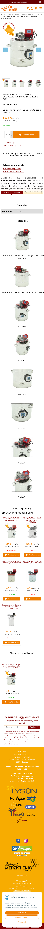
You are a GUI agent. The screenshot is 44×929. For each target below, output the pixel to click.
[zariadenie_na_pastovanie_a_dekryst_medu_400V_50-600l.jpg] (22, 239)
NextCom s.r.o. (35, 927)
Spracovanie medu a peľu (31, 14)
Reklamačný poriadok (22, 891)
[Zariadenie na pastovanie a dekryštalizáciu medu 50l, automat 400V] (22, 47)
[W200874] (22, 481)
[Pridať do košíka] (11, 555)
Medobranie (14, 14)
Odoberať (34, 727)
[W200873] (22, 446)
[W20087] (22, 310)
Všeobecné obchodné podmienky (22, 888)
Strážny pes (11, 143)
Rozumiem (22, 913)
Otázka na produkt (14, 146)
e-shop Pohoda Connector (21, 927)
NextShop (9, 927)
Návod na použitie (13, 169)
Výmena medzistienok (22, 883)
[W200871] (22, 378)
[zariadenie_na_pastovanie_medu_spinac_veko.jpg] (22, 276)
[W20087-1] (22, 344)
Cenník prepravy (22, 886)
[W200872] (22, 412)
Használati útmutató (14, 172)
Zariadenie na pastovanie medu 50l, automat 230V (32, 562)
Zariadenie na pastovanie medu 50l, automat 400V (11, 562)
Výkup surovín (22, 881)
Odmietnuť (22, 922)
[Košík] (36, 8)
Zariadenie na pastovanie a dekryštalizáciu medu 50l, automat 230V (11, 518)
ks (9, 134)
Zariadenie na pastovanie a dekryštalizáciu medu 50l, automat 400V (11, 666)
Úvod (5, 14)
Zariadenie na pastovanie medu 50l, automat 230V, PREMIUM (11, 606)
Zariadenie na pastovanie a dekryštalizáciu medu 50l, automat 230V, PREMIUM (32, 519)
